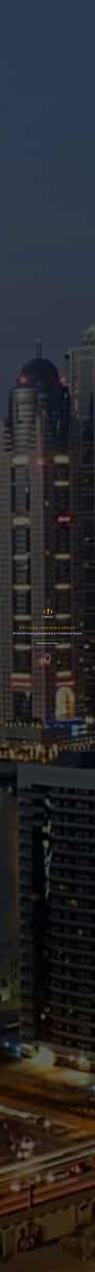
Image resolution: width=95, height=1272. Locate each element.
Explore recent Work (47, 643)
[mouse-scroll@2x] (47, 658)
